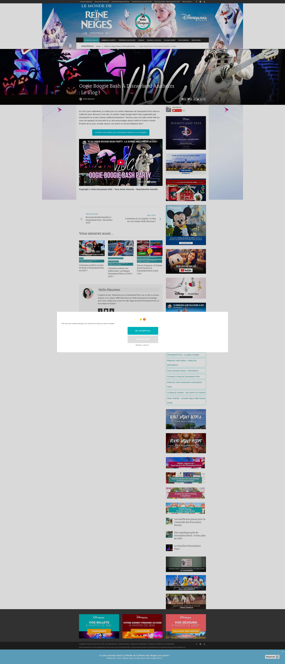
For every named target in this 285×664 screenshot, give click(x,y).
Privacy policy (142, 345)
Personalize (143, 339)
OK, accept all (143, 331)
